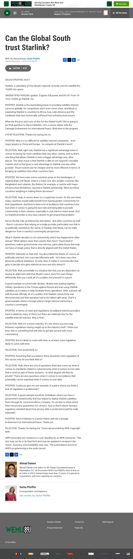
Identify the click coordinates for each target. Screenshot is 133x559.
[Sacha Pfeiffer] (11, 493)
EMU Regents (108, 522)
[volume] (15, 13)
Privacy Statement (54, 528)
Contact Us (79, 522)
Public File (79, 528)
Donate (122, 4)
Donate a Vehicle (54, 522)
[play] (7, 13)
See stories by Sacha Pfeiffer (35, 495)
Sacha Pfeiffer (33, 58)
